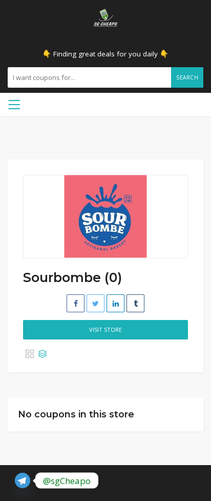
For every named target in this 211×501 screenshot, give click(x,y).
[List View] (42, 354)
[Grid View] (30, 354)
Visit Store (105, 329)
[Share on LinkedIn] (115, 303)
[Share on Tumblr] (135, 303)
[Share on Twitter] (95, 303)
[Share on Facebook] (76, 303)
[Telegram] (22, 480)
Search (187, 77)
